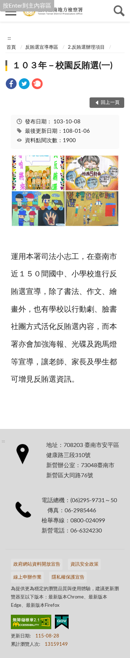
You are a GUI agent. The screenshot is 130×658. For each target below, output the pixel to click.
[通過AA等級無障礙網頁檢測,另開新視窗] (31, 623)
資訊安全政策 (84, 564)
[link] (11, 85)
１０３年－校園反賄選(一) (62, 65)
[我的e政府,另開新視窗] (62, 623)
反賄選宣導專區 (41, 47)
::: (9, 38)
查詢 (119, 11)
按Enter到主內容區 (27, 6)
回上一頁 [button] (110, 102)
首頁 (11, 47)
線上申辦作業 (27, 577)
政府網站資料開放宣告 (36, 564)
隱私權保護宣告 (68, 577)
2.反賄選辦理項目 (86, 47)
